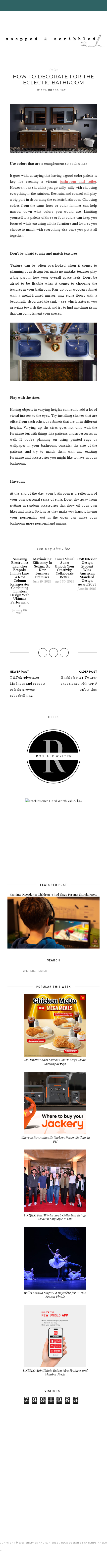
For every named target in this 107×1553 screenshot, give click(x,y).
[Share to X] (53, 652)
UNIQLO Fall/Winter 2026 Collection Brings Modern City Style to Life (55, 1217)
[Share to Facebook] (42, 652)
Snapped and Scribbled (42, 1542)
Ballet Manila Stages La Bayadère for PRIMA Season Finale (55, 1295)
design (53, 69)
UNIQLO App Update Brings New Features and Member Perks (55, 1372)
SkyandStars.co (95, 1542)
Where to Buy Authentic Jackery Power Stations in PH (55, 1139)
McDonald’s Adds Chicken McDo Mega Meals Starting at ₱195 (55, 1062)
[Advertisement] (53, 842)
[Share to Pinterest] (64, 652)
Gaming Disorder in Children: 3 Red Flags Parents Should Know (53, 894)
